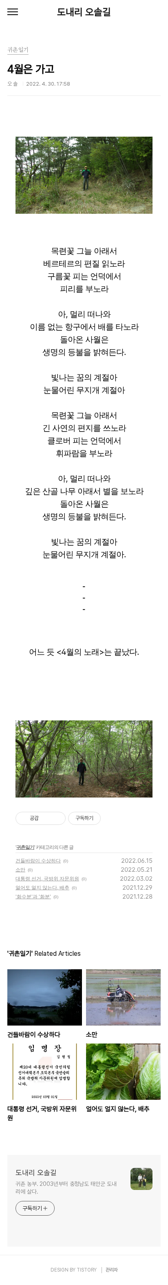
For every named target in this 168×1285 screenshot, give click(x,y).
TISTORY (87, 1270)
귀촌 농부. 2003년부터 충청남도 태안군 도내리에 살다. (65, 1188)
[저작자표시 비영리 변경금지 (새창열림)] (112, 818)
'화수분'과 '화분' (33, 896)
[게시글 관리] (56, 818)
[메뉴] (12, 12)
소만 (20, 869)
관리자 (112, 1270)
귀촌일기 (25, 847)
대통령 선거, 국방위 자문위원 (47, 878)
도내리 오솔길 (84, 12)
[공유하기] (46, 818)
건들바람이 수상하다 (38, 860)
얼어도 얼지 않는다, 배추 (42, 887)
